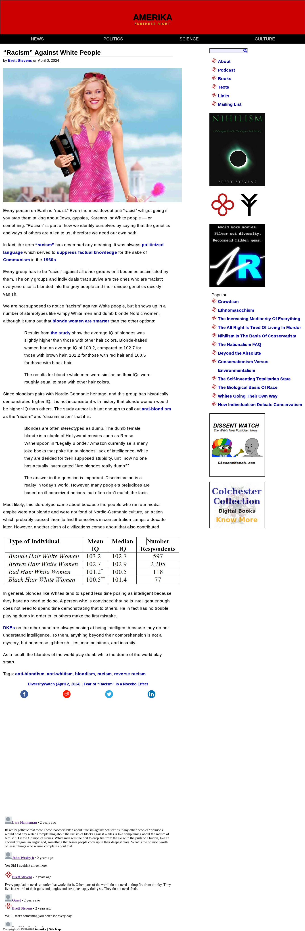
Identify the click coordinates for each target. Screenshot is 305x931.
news (37, 38)
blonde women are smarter (80, 321)
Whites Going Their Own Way (248, 396)
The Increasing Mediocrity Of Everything (259, 318)
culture (265, 38)
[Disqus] (88, 755)
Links (223, 95)
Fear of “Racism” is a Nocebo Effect (116, 684)
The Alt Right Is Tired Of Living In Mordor (259, 327)
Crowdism (228, 301)
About (224, 61)
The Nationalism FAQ (239, 344)
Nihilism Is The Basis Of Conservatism (257, 336)
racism (104, 673)
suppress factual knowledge (87, 252)
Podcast (226, 70)
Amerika (40, 929)
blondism (85, 673)
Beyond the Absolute (239, 353)
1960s (49, 259)
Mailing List (229, 104)
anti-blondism (156, 408)
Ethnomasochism (236, 310)
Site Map (55, 929)
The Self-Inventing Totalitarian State (254, 379)
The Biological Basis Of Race (248, 387)
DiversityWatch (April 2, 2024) (54, 684)
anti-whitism (60, 673)
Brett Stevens (20, 60)
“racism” (44, 244)
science (189, 38)
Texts (223, 87)
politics (113, 38)
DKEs (9, 627)
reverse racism (130, 673)
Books (224, 78)
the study (61, 332)
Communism (16, 259)
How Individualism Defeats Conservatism (260, 404)
